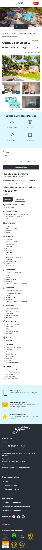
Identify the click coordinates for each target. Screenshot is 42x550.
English (7, 524)
